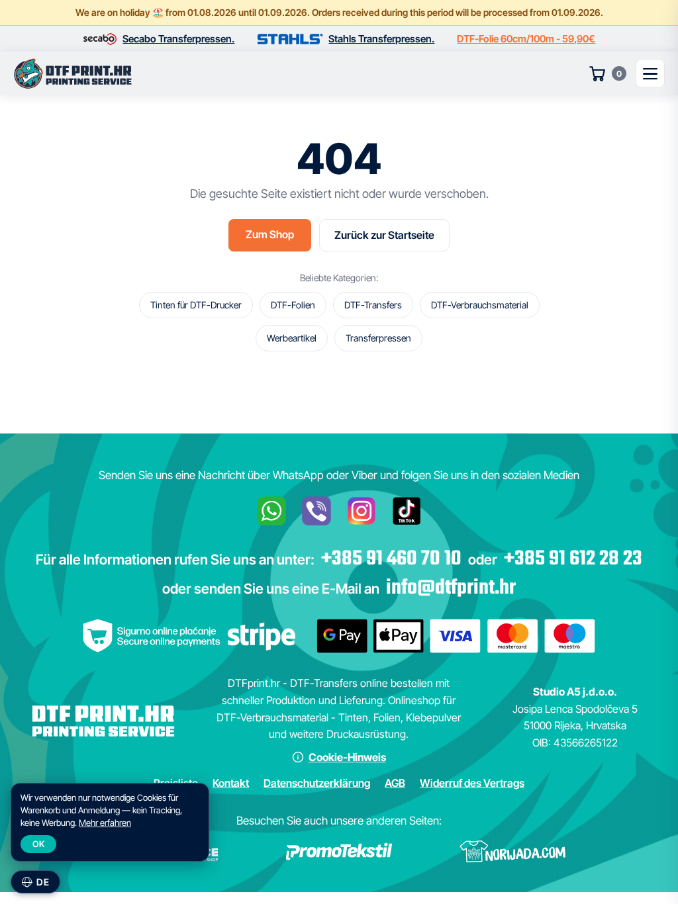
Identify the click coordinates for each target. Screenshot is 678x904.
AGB (395, 783)
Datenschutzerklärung (317, 783)
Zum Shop (270, 234)
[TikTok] (406, 511)
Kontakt (231, 783)
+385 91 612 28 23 (573, 559)
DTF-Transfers (373, 304)
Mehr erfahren (105, 822)
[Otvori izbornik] (650, 73)
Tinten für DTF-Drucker (196, 304)
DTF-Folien (293, 304)
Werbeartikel (291, 337)
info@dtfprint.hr (451, 588)
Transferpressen (378, 337)
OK (38, 843)
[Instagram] (361, 511)
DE (42, 881)
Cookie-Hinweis (347, 757)
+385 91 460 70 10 (391, 559)
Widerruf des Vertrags (472, 783)
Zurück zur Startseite (384, 235)
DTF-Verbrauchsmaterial (479, 304)
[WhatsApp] (271, 511)
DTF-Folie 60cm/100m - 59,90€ (526, 38)
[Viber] (316, 511)
